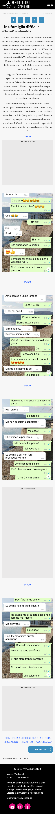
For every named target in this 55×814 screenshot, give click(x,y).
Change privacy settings (19, 797)
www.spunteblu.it (32, 768)
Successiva (41, 749)
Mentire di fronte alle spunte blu (17, 31)
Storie (6, 14)
